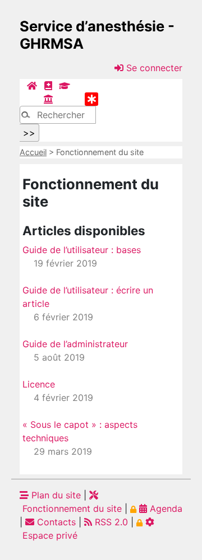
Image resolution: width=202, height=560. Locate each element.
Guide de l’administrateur (75, 343)
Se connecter (152, 67)
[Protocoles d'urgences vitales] (91, 99)
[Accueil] (32, 85)
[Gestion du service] (48, 99)
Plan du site (55, 495)
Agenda (164, 508)
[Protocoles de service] (48, 85)
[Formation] (64, 85)
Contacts (55, 522)
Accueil (33, 152)
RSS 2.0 (110, 522)
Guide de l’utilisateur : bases (81, 249)
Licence (38, 384)
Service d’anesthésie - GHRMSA (97, 34)
